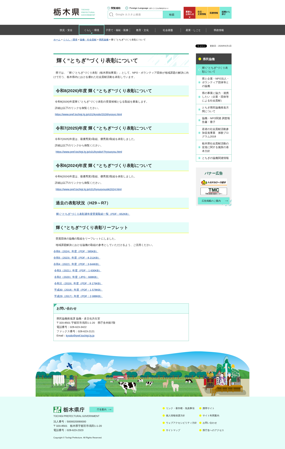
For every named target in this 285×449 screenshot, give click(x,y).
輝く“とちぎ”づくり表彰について (215, 69)
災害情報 (202, 13)
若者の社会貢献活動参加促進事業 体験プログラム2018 (215, 133)
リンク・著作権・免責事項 (180, 408)
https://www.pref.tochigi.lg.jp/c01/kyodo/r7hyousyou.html (89, 151)
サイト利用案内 (211, 415)
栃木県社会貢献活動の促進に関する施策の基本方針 (215, 147)
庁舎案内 (101, 409)
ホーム (57, 39)
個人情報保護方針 (175, 415)
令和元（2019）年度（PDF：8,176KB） (78, 283)
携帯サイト (208, 408)
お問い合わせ (210, 423)
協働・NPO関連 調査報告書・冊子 (216, 120)
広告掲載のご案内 (211, 201)
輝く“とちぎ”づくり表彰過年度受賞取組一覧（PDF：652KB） (93, 213)
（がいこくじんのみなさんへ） (149, 8)
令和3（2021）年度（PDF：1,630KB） (77, 270)
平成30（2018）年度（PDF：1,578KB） (78, 289)
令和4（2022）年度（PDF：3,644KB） (76, 264)
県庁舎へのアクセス (213, 430)
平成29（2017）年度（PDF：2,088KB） (78, 296)
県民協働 (104, 39)
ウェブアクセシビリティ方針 (181, 423)
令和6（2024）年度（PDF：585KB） (75, 251)
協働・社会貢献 (88, 39)
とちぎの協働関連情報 (215, 158)
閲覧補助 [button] (116, 8)
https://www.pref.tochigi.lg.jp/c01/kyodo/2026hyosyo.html (88, 114)
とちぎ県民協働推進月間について (215, 109)
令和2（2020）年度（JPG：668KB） (76, 277)
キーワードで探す (111, 14)
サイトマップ (173, 430)
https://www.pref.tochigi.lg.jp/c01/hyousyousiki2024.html (89, 189)
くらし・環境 (70, 39)
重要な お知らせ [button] (190, 13)
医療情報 (214, 13)
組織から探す (226, 13)
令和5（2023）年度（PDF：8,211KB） (76, 257)
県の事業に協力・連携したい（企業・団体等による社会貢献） (215, 97)
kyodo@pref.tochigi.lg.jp (80, 335)
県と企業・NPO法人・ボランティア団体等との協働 (215, 82)
